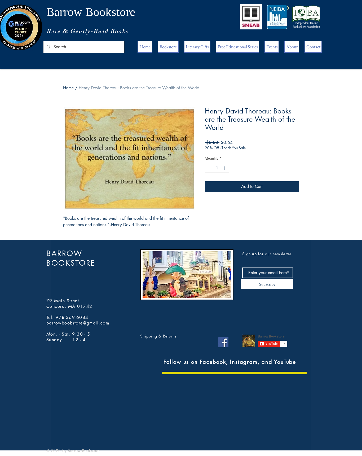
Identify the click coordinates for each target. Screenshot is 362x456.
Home (68, 88)
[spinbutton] (217, 168)
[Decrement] (209, 168)
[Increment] (225, 168)
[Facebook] (223, 342)
